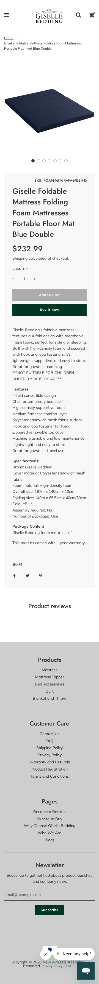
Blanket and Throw (49, 698)
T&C (69, 966)
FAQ (49, 740)
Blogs (49, 839)
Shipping (20, 258)
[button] (33, 160)
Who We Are (49, 832)
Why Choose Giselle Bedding (49, 825)
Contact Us (49, 733)
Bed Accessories (49, 684)
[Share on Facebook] (14, 575)
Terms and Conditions (50, 776)
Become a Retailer (49, 811)
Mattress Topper (49, 676)
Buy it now (49, 310)
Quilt (49, 691)
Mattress (49, 669)
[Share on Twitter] (27, 575)
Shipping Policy (49, 747)
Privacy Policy (50, 754)
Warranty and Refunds (49, 762)
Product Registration (49, 769)
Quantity (20, 269)
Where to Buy (49, 818)
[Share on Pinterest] (41, 575)
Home (8, 38)
